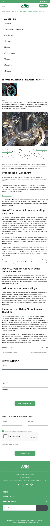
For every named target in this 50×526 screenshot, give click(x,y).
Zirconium (22, 316)
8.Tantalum (8, 65)
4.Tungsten (8, 41)
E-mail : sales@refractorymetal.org (25, 474)
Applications (15, 11)
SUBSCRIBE (25, 453)
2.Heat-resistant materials (13, 29)
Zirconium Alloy (7, 196)
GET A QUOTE (43, 5)
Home (3, 11)
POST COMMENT (25, 404)
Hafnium (23, 179)
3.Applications (9, 35)
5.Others (7, 47)
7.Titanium (7, 59)
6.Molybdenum (9, 53)
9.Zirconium (8, 71)
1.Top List (7, 23)
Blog (8, 11)
